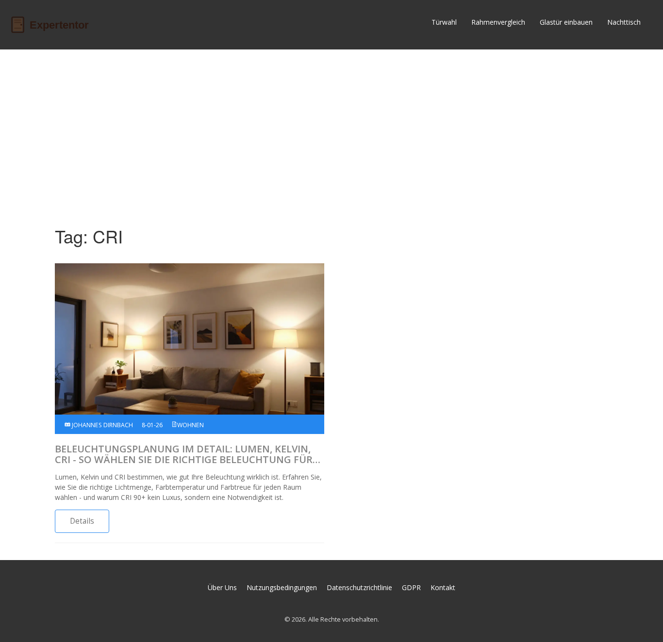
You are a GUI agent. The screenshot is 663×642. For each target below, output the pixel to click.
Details (82, 521)
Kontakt (443, 587)
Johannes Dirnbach (101, 425)
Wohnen (190, 425)
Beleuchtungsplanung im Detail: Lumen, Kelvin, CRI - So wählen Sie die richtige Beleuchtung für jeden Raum (184, 454)
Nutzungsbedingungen (282, 587)
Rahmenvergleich (498, 22)
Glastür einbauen (566, 22)
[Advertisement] (331, 132)
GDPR (411, 587)
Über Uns (222, 587)
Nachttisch (624, 22)
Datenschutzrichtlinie (359, 587)
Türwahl (444, 22)
